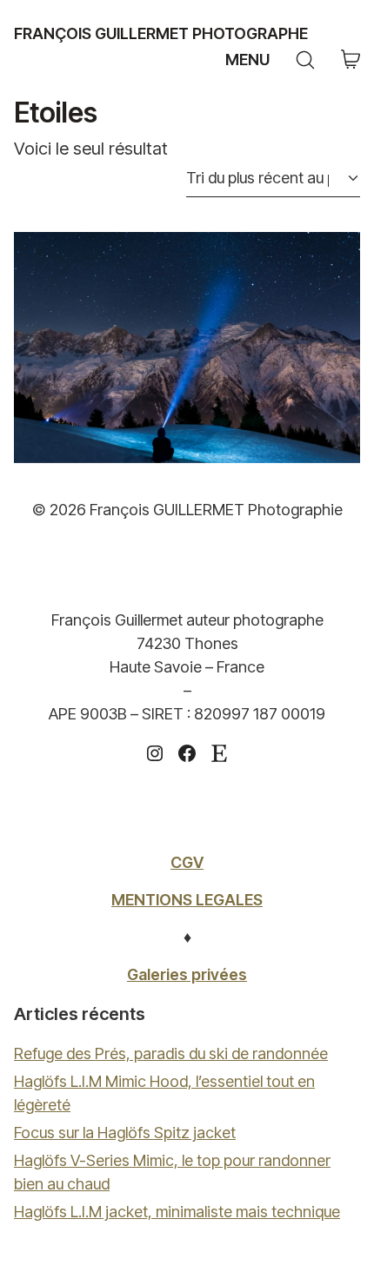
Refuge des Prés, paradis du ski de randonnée (171, 1053)
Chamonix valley (187, 346)
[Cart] (350, 60)
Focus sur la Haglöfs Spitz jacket (125, 1132)
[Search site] (305, 60)
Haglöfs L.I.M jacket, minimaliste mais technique (177, 1211)
